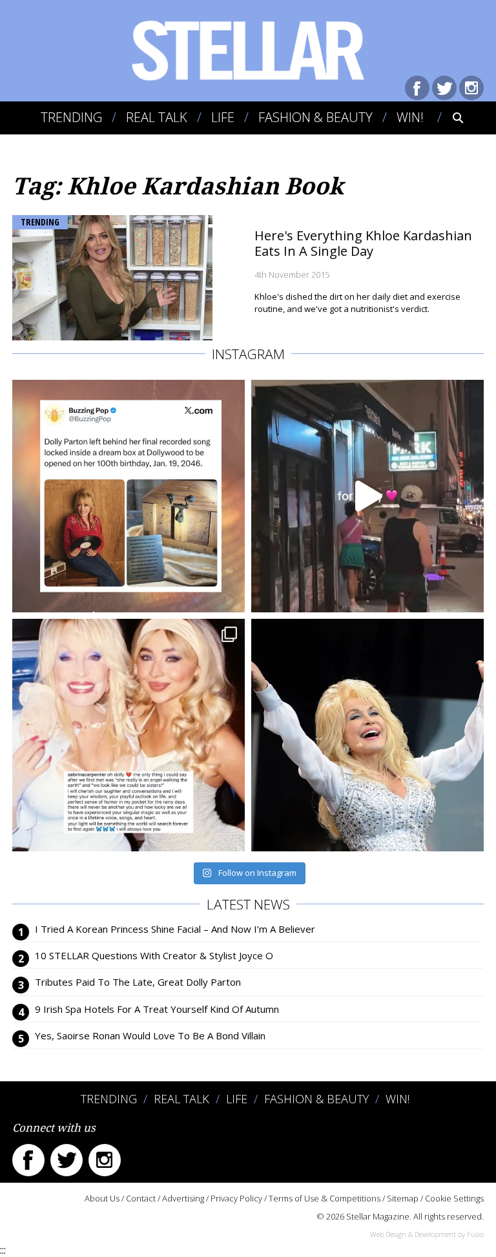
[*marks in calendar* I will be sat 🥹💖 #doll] (128, 496)
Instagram (471, 88)
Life (222, 117)
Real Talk (156, 117)
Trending (71, 117)
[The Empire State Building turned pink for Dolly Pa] (367, 496)
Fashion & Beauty (315, 117)
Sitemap (402, 1198)
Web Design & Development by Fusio (427, 1234)
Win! (410, 117)
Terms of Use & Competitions (324, 1198)
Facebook (417, 88)
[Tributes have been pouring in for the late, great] (128, 735)
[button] (449, 117)
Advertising (183, 1198)
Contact (141, 1198)
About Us (102, 1198)
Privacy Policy (236, 1198)
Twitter (444, 88)
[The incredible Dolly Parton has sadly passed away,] (367, 735)
